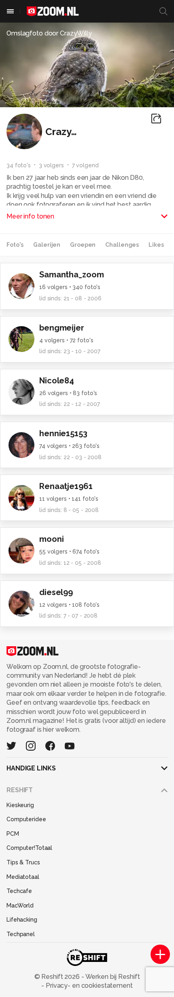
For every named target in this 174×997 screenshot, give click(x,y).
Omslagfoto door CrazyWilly (49, 33)
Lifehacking (21, 919)
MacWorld (20, 905)
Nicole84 (56, 380)
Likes (156, 244)
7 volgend (85, 165)
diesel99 (56, 592)
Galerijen (46, 244)
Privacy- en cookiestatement (88, 985)
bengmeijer (61, 328)
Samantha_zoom (71, 274)
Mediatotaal (22, 877)
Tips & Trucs (23, 862)
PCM (12, 833)
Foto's (14, 244)
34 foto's (18, 165)
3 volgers (51, 165)
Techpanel (20, 934)
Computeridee (26, 819)
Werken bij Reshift (112, 976)
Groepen (82, 244)
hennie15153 (63, 433)
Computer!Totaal (29, 848)
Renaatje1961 (66, 486)
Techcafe (19, 891)
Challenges (122, 244)
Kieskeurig (20, 805)
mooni (51, 539)
